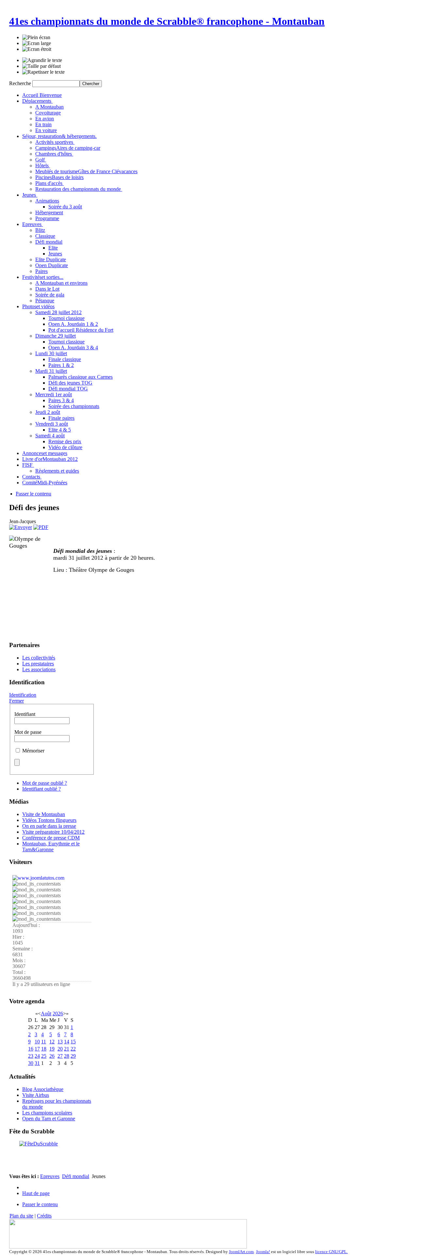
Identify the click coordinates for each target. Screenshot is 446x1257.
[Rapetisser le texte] (43, 72)
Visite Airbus (35, 1095)
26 (52, 1056)
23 (30, 1056)
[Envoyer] (20, 527)
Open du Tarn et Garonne (48, 1118)
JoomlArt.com (241, 1251)
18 (43, 1049)
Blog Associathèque (42, 1089)
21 (66, 1049)
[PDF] (40, 527)
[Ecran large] (36, 43)
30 (30, 1063)
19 (52, 1049)
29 (73, 1056)
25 (43, 1056)
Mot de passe (27, 732)
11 (43, 1041)
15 (73, 1041)
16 (30, 1049)
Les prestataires (38, 663)
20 (60, 1049)
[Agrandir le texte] (42, 60)
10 (37, 1041)
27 (60, 1056)
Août (46, 1013)
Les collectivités (38, 657)
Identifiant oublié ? (41, 789)
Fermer (16, 701)
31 (37, 1063)
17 (37, 1049)
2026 (58, 1013)
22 (73, 1049)
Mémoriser (33, 750)
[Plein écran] (36, 37)
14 (66, 1041)
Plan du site (21, 1216)
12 (52, 1041)
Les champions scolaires (47, 1112)
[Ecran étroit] (36, 49)
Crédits (44, 1216)
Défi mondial (75, 1176)
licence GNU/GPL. (331, 1251)
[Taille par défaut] (41, 66)
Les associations (39, 669)
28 (66, 1056)
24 (37, 1056)
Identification (22, 695)
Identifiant (24, 714)
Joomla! (263, 1251)
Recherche (20, 83)
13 (60, 1041)
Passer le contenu (33, 493)
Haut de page (36, 1193)
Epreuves (49, 1176)
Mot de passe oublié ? (44, 783)
